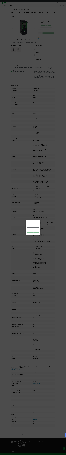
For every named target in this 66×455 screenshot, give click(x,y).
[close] (39, 220)
